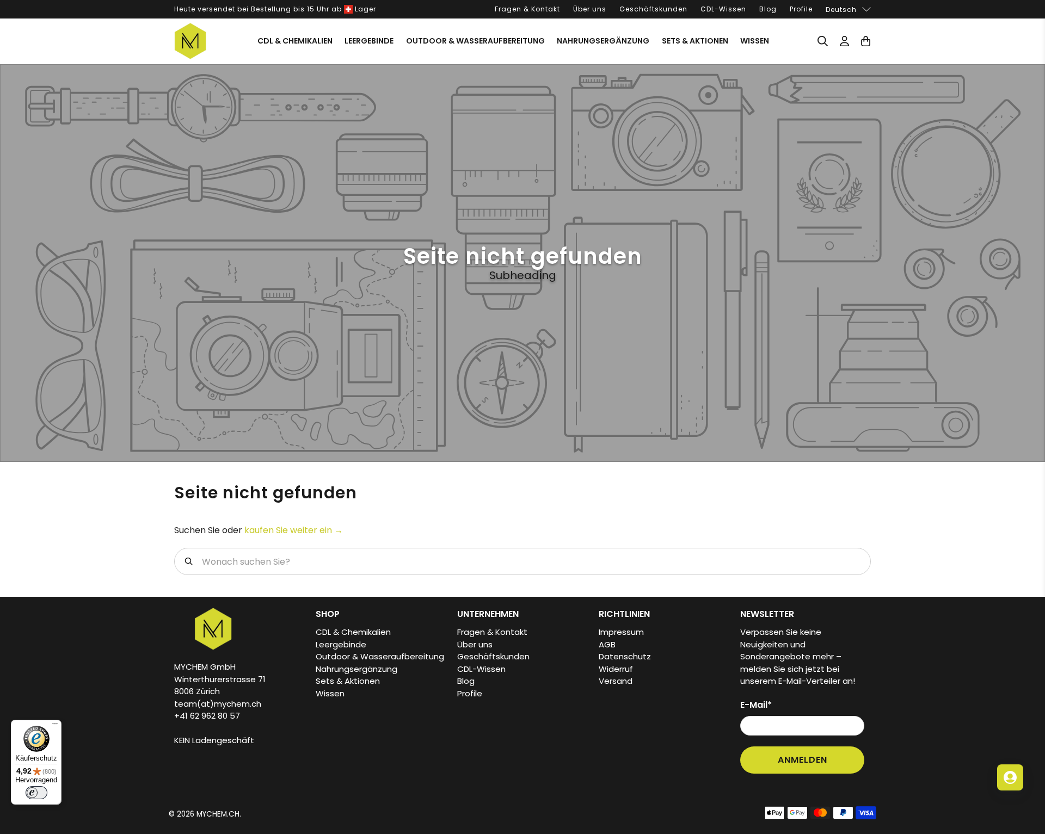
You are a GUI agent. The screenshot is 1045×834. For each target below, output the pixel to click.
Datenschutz (625, 656)
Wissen (754, 40)
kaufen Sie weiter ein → (293, 530)
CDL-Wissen (723, 9)
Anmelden (802, 759)
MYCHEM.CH (217, 814)
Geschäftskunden (653, 9)
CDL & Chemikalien (295, 40)
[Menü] (55, 726)
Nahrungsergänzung (603, 40)
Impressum (621, 632)
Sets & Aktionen (695, 40)
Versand (615, 681)
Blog (768, 9)
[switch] (36, 792)
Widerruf (616, 669)
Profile (801, 9)
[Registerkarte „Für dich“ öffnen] (1010, 777)
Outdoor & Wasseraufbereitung (475, 40)
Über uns (589, 9)
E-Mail (756, 705)
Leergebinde (369, 40)
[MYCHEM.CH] (190, 41)
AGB (607, 644)
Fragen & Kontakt (527, 9)
